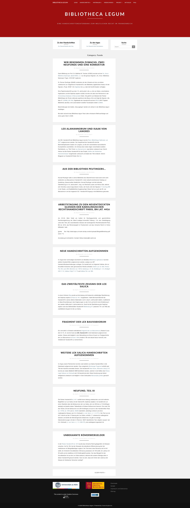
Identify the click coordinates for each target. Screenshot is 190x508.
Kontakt (113, 486)
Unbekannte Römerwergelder (84, 435)
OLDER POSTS (99, 472)
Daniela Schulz (80, 68)
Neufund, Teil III (84, 391)
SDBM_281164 (68, 100)
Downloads (114, 483)
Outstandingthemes (107, 505)
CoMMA (100, 102)
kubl (76, 289)
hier (80, 156)
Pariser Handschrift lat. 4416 (70, 444)
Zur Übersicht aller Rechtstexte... (95, 46)
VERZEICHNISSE (108, 2)
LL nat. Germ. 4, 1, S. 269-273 (76, 422)
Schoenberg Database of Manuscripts (69, 96)
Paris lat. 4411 (76, 297)
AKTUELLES (128, 2)
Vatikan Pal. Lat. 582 (87, 271)
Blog (70, 295)
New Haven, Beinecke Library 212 (100, 368)
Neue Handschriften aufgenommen (84, 251)
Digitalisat (78, 87)
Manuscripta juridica (97, 375)
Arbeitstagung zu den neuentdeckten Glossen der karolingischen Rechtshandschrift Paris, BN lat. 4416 (84, 207)
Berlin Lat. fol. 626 (98, 266)
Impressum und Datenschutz (119, 489)
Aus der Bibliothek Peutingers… (84, 169)
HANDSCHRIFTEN (85, 2)
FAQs (134, 2)
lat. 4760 (67, 411)
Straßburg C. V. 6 (99, 269)
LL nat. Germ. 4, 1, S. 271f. (91, 413)
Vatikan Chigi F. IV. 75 (71, 271)
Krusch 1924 (75, 337)
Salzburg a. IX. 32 (87, 269)
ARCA (97, 100)
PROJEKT (119, 2)
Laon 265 (66, 269)
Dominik (80, 134)
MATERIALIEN (97, 2)
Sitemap (113, 491)
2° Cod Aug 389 (105, 187)
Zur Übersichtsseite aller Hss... (66, 46)
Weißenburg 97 (88, 306)
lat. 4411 (74, 399)
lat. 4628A (76, 411)
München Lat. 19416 (76, 269)
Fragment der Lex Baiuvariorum (84, 322)
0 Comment (91, 289)
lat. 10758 (61, 411)
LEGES (76, 2)
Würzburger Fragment (95, 366)
